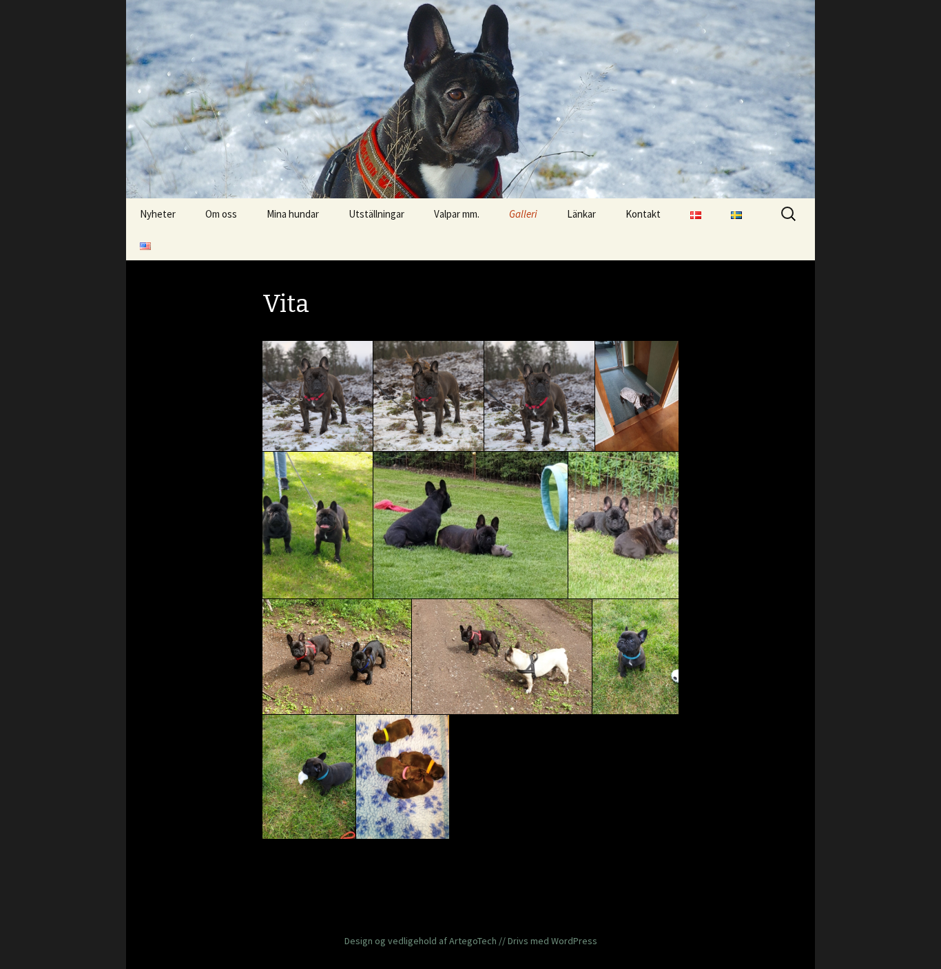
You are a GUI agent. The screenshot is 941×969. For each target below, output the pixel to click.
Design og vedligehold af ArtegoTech (420, 941)
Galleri (523, 213)
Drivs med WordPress (552, 941)
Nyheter (158, 213)
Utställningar (376, 213)
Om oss (221, 213)
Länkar (581, 213)
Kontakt (643, 213)
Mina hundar (293, 213)
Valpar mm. (456, 213)
